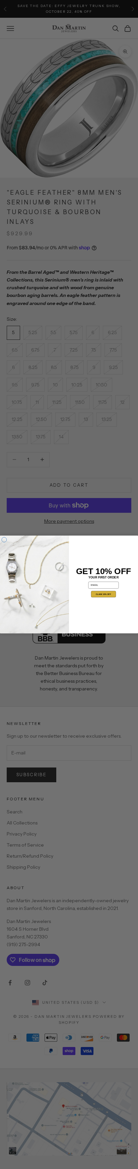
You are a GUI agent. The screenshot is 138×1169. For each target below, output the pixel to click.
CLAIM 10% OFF (103, 594)
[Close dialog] (4, 539)
